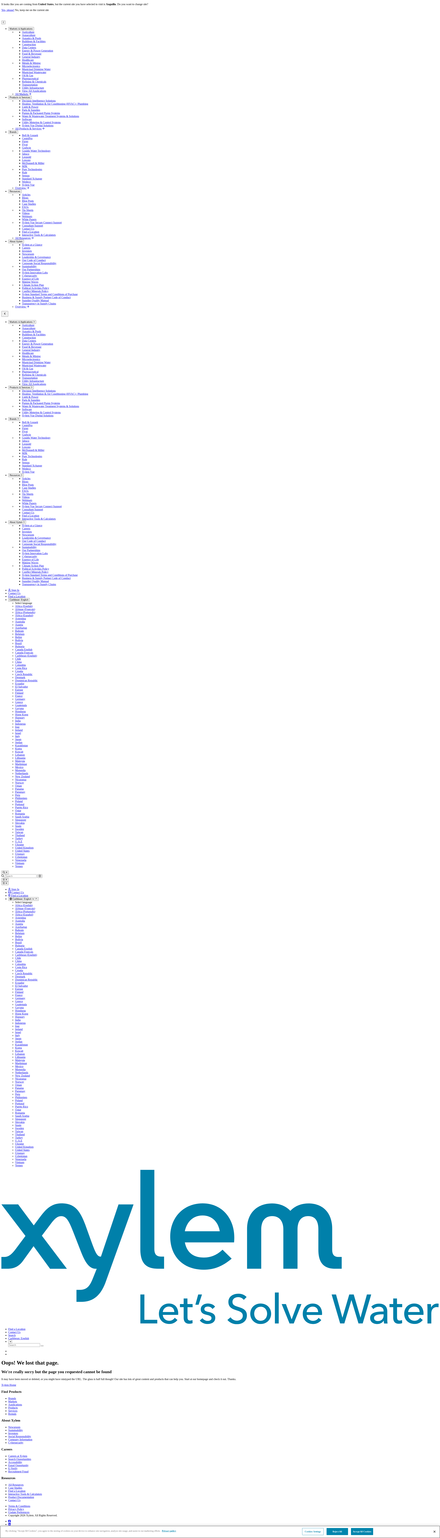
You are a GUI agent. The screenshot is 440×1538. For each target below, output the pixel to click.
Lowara (26, 160)
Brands (13, 132)
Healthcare (28, 59)
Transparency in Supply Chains (39, 303)
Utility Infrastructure (33, 87)
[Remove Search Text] (39, 876)
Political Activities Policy (35, 288)
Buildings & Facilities (34, 41)
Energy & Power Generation (37, 50)
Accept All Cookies (362, 1531)
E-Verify (13, 1468)
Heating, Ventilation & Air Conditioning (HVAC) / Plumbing (55, 103)
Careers (26, 247)
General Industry (31, 56)
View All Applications (34, 90)
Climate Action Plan (33, 285)
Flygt (25, 144)
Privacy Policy (16, 1509)
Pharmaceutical (30, 78)
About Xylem (16, 241)
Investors (27, 250)
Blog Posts (28, 200)
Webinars (27, 216)
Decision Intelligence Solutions (39, 100)
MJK (25, 166)
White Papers (29, 219)
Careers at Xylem (17, 1456)
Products (13, 1407)
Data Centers (29, 47)
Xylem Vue (28, 184)
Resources (15, 191)
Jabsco (25, 153)
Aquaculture (28, 35)
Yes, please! (7, 10)
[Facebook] (9, 1521)
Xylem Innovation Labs (35, 272)
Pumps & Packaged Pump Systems (41, 113)
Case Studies (29, 203)
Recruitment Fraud (18, 1471)
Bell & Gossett (30, 135)
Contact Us (28, 228)
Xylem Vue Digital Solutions (37, 125)
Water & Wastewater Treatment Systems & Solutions (50, 116)
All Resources (16, 1484)
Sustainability (29, 266)
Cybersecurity (29, 275)
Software (27, 119)
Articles (26, 194)
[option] (227, 606)
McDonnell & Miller (33, 163)
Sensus (26, 175)
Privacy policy (169, 1531)
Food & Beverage (31, 53)
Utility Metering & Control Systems (41, 122)
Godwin (26, 147)
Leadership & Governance (36, 257)
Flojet (25, 141)
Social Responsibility (19, 1436)
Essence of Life (30, 278)
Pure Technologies (32, 169)
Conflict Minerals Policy (35, 291)
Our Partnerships (31, 269)
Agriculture (28, 32)
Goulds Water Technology (36, 150)
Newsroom (28, 254)
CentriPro (27, 138)
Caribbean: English (19, 600)
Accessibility (15, 1462)
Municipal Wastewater (34, 72)
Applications (15, 1404)
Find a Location (30, 231)
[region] (220, 1532)
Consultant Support (32, 225)
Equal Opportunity (18, 1465)
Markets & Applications (21, 29)
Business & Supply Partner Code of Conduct (46, 297)
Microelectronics (31, 66)
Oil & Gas (27, 75)
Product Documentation (21, 1497)
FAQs (25, 207)
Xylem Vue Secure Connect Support (42, 222)
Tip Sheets (27, 210)
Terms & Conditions (19, 1506)
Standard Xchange (32, 178)
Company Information (20, 1439)
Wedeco (26, 181)
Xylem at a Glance (32, 244)
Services (12, 1410)
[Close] (434, 1531)
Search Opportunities (19, 1459)
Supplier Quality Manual (35, 300)
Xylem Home (8, 1385)
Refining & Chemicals (34, 81)
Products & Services (20, 97)
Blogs (25, 197)
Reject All (337, 1531)
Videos (26, 213)
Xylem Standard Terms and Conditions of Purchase (50, 294)
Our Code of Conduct (34, 260)
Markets (12, 1401)
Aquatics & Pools (31, 38)
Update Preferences (18, 1512)
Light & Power (30, 106)
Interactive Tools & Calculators (39, 234)
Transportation (30, 84)
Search (12, 1335)
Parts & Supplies (31, 110)
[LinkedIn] (9, 1524)
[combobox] (23, 899)
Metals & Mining (31, 63)
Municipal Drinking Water (36, 69)
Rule (24, 172)
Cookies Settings (313, 1531)
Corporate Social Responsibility (39, 263)
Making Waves (30, 281)
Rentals (12, 1413)
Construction (29, 44)
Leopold (26, 157)
